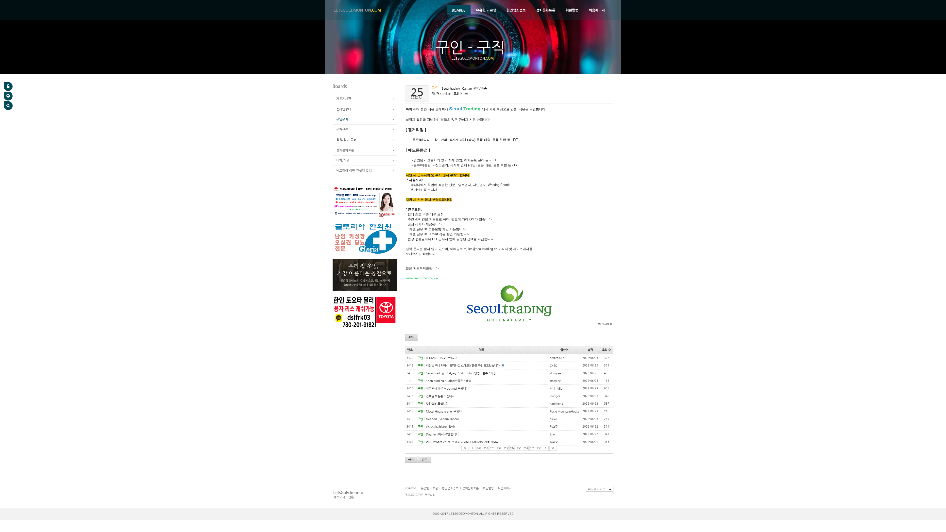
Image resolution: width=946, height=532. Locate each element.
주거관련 (342, 129)
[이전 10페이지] (472, 448)
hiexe (553, 419)
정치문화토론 (545, 10)
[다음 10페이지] (546, 448)
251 (492, 448)
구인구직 (342, 119)
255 (519, 448)
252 (499, 448)
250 (486, 448)
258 (539, 448)
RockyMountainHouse (564, 411)
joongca (555, 396)
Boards (459, 10)
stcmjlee (445, 93)
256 (526, 448)
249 (479, 448)
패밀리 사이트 (596, 488)
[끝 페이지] (553, 448)
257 (532, 448)
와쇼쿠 (554, 426)
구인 (435, 88)
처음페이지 (597, 10)
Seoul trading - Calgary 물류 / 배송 (464, 88)
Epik (552, 434)
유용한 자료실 (486, 10)
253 (506, 448)
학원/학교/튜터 (346, 140)
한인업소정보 (516, 10)
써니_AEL (556, 388)
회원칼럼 (572, 10)
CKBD (553, 365)
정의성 (554, 442)
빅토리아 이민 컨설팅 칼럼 (354, 170)
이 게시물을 (605, 323)
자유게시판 (343, 98)
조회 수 (606, 349)
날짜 (590, 349)
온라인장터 (343, 109)
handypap (556, 403)
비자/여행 (342, 160)
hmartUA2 (557, 358)
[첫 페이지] (465, 448)
